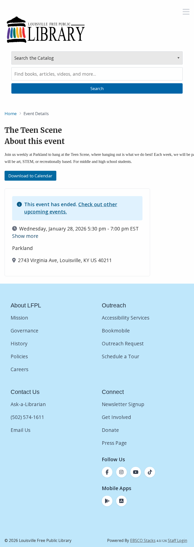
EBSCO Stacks (143, 540)
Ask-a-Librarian (28, 404)
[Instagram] (121, 472)
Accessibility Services (125, 317)
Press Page (114, 442)
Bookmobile (116, 330)
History (19, 343)
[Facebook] (107, 472)
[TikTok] (149, 472)
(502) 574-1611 (27, 417)
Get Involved (116, 417)
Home (11, 113)
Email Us (20, 430)
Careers (19, 369)
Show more (25, 236)
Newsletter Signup (123, 404)
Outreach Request (123, 343)
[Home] (46, 29)
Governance (24, 330)
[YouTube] (135, 472)
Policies (19, 356)
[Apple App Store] (121, 501)
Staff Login (177, 540)
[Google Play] (107, 501)
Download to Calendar (30, 176)
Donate (111, 430)
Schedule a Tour (120, 356)
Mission (19, 317)
